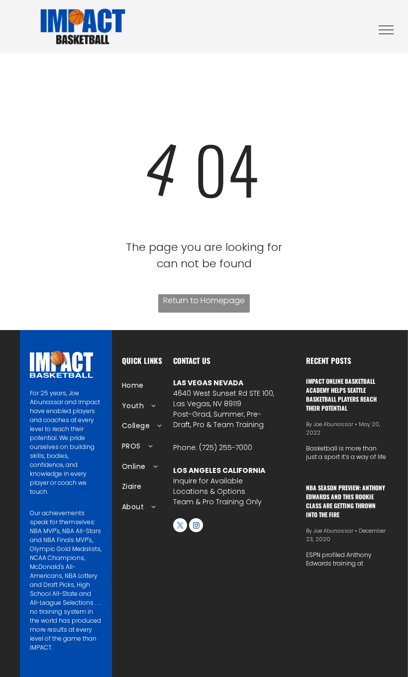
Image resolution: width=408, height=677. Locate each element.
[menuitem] (154, 385)
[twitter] (180, 526)
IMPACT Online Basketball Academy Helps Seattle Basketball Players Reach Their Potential (341, 394)
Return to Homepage (204, 300)
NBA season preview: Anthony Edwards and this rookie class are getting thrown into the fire (345, 501)
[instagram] (196, 526)
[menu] (386, 30)
